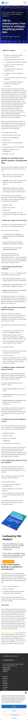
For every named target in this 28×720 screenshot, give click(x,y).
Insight (8, 12)
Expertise (5, 678)
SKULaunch (21, 641)
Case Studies (5, 36)
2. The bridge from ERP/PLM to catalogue (15, 62)
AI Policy (5, 671)
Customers (5, 687)
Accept (14, 706)
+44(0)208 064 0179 (8, 660)
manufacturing (13, 273)
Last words (7, 86)
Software (5, 682)
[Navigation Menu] (25, 3)
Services (5, 680)
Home (3, 12)
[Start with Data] (5, 3)
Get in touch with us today (8, 632)
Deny (14, 710)
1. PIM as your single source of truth (14, 59)
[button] (26, 692)
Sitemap (5, 676)
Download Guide (8, 561)
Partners (5, 685)
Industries (5, 683)
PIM (24, 121)
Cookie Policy (14, 718)
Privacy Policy (6, 667)
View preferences (14, 714)
